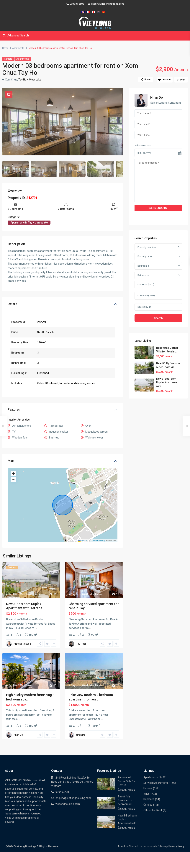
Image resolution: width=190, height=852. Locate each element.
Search (158, 318)
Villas (146, 793)
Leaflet (84, 540)
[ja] (93, 11)
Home (5, 48)
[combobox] (158, 247)
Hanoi (36, 594)
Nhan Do (18, 734)
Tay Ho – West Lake (29, 79)
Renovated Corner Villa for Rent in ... (126, 781)
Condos (147, 804)
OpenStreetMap (98, 540)
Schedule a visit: (143, 145)
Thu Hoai (81, 643)
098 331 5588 (77, 3)
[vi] (103, 11)
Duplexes (148, 799)
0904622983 (62, 791)
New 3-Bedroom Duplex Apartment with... (167, 382)
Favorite (167, 79)
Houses (147, 788)
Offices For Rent (152, 810)
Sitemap (163, 846)
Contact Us (135, 846)
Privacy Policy (176, 846)
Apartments (18, 48)
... (36, 627)
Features (14, 409)
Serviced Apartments (155, 782)
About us (123, 846)
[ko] (98, 11)
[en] (83, 11)
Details (12, 304)
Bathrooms (143, 275)
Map (11, 461)
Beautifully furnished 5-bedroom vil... (125, 800)
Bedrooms (143, 265)
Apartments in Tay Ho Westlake (29, 222)
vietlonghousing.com (67, 803)
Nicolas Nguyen (22, 643)
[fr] (88, 11)
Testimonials (149, 846)
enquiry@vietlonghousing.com (107, 3)
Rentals (8, 58)
